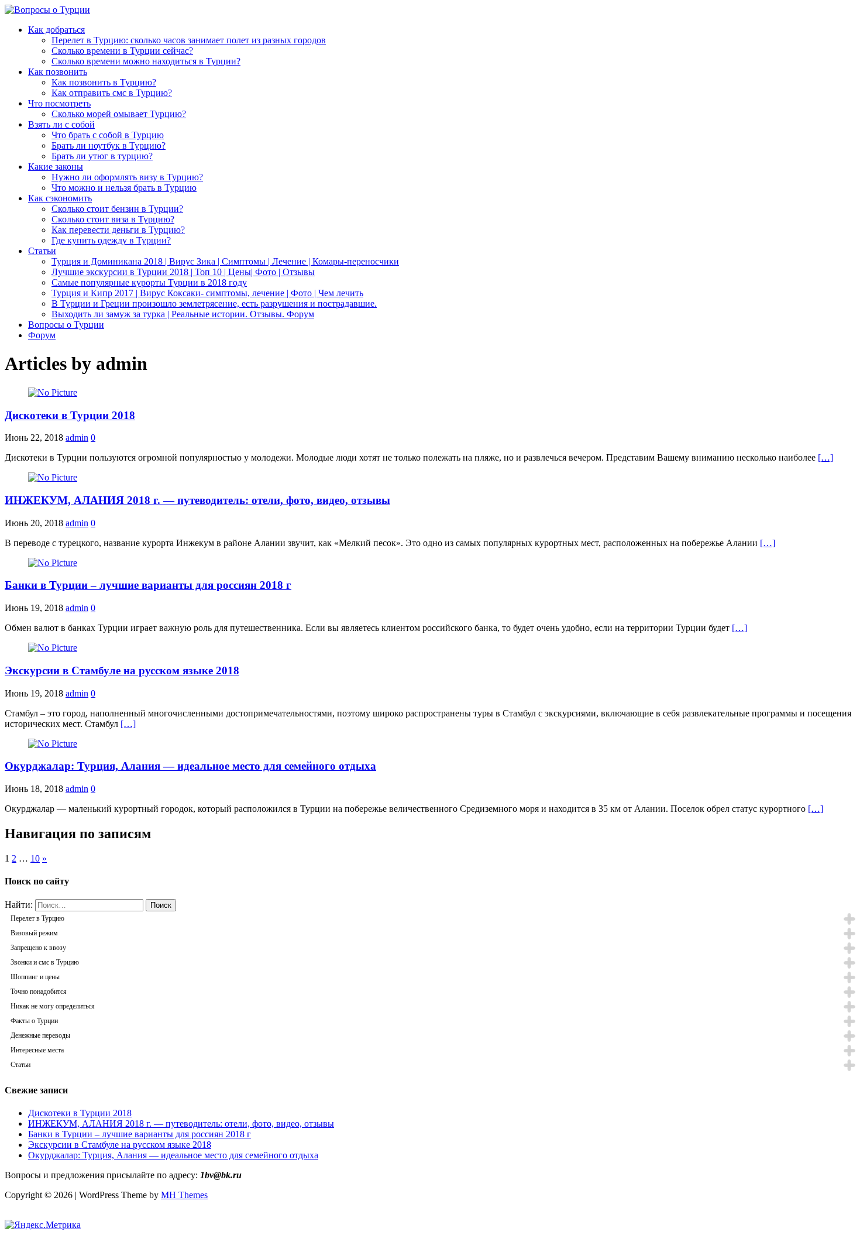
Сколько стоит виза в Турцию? (112, 219)
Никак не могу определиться (53, 1006)
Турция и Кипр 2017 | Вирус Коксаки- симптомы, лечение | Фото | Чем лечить (207, 293)
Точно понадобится (39, 991)
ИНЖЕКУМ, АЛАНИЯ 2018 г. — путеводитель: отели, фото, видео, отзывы (197, 500)
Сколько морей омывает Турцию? (118, 114)
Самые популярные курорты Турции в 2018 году (149, 282)
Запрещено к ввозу (38, 948)
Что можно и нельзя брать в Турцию (124, 188)
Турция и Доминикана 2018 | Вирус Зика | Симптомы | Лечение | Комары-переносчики (225, 261)
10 (35, 858)
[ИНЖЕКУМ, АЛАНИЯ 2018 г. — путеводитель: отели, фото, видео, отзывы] (52, 477)
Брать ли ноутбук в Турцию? (108, 145)
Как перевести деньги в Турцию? (118, 230)
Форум (42, 335)
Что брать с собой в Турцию (107, 135)
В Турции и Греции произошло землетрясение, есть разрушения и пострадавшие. (214, 303)
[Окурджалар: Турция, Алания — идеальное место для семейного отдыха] (52, 744)
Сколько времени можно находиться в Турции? (145, 61)
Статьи (42, 251)
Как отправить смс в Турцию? (111, 93)
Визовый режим (34, 933)
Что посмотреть (59, 103)
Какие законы (55, 166)
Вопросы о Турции (66, 325)
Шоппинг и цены (35, 977)
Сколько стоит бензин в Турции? (117, 209)
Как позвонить (57, 72)
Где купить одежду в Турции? (111, 240)
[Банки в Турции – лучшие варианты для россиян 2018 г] (52, 563)
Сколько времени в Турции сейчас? (122, 51)
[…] (825, 457)
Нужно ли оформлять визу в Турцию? (127, 177)
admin (77, 437)
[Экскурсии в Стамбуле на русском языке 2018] (52, 648)
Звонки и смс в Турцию (45, 962)
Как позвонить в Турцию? (103, 82)
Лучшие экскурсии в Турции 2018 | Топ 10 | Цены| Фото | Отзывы (183, 272)
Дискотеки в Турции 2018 (70, 415)
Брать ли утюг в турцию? (102, 156)
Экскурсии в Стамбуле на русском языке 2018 (122, 670)
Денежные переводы (40, 1035)
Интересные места (37, 1050)
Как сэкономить (60, 198)
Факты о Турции (34, 1021)
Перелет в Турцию (37, 918)
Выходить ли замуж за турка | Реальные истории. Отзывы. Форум (182, 314)
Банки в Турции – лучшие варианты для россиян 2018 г (148, 585)
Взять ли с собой (61, 124)
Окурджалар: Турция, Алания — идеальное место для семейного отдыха (190, 766)
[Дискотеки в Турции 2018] (52, 392)
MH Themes (184, 1195)
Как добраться (56, 30)
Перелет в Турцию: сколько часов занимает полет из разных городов (188, 40)
